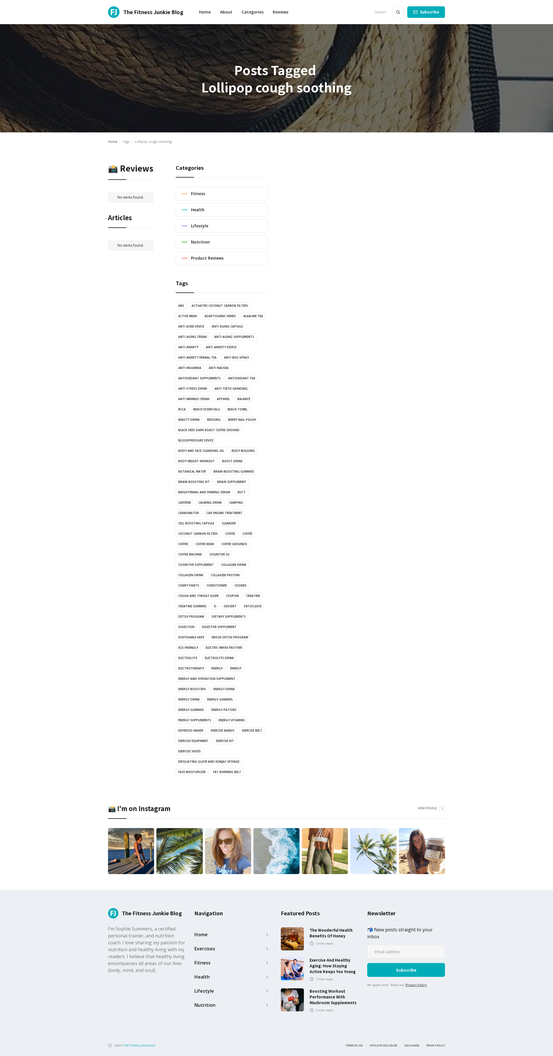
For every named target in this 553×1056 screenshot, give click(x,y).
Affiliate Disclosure (383, 1045)
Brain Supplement (231, 482)
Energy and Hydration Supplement (206, 679)
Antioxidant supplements (199, 378)
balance (243, 399)
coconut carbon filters (198, 534)
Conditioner (217, 585)
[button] (252, 12)
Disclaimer (411, 1045)
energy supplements (194, 720)
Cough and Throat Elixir (198, 596)
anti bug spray (236, 357)
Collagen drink (233, 565)
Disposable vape (191, 637)
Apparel (223, 399)
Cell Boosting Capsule (196, 523)
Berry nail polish (242, 420)
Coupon (232, 596)
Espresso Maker (190, 730)
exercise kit (225, 741)
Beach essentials (206, 409)
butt (242, 492)
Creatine (253, 596)
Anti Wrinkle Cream (193, 399)
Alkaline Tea (253, 316)
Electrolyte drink (219, 658)
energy (217, 668)
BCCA (182, 409)
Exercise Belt (252, 730)
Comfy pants (188, 585)
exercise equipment (193, 741)
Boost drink (232, 461)
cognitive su (219, 554)
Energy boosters (192, 689)
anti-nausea (219, 368)
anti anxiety (188, 347)
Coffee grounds (234, 544)
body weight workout (196, 461)
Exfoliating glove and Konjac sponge (208, 762)
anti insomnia (189, 368)
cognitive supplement (196, 565)
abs (181, 306)
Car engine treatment (225, 513)
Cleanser (229, 523)
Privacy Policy (416, 985)
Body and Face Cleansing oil (201, 451)
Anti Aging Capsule (227, 326)
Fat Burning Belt (227, 772)
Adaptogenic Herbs (220, 316)
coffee (230, 534)
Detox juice (253, 606)
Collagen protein (225, 575)
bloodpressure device (195, 440)
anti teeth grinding (231, 389)
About (226, 12)
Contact (380, 12)
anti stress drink (192, 389)
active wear (187, 316)
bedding (214, 420)
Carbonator (188, 513)
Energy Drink (189, 699)
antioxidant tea (241, 378)
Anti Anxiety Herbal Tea (197, 357)
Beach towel (237, 409)
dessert (230, 606)
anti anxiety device (221, 347)
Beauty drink (189, 420)
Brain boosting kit (194, 482)
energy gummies (220, 699)
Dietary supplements (229, 616)
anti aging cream (192, 337)
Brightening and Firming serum (204, 492)
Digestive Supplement (219, 627)
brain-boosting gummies (233, 471)
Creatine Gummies (192, 606)
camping (236, 503)
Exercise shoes (189, 751)
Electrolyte (187, 658)
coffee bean (205, 544)
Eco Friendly (188, 648)
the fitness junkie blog (140, 1045)
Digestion (186, 627)
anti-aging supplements (234, 337)
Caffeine (184, 503)
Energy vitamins (232, 720)
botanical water (192, 471)
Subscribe (429, 12)
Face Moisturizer (192, 772)
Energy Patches (223, 710)
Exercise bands (222, 730)
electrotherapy (191, 668)
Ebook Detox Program (230, 637)
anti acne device (191, 326)
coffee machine (190, 554)
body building (243, 451)
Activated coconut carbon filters (220, 306)
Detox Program (191, 616)
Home (205, 12)
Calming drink (210, 503)
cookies (240, 585)
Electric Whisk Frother (224, 648)
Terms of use (354, 1045)
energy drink (224, 689)
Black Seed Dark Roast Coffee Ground (209, 430)
